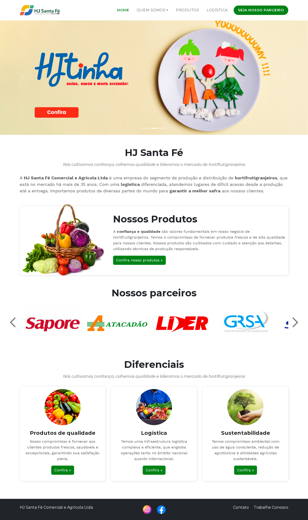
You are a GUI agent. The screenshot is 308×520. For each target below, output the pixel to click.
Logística (217, 10)
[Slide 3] (162, 128)
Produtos (187, 10)
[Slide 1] (145, 128)
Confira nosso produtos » (139, 260)
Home (123, 10)
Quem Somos (151, 10)
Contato (241, 507)
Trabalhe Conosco (271, 507)
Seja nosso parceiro (261, 10)
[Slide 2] (154, 128)
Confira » (62, 470)
